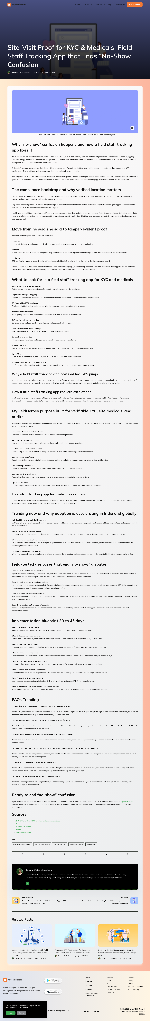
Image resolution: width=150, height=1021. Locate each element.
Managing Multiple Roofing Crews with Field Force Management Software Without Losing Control (30, 952)
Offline (88, 977)
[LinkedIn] (85, 854)
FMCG (109, 980)
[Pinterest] (64, 854)
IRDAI (18, 824)
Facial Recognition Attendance (92, 995)
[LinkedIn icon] (27, 883)
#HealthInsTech (60, 844)
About (130, 983)
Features (86, 4)
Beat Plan (89, 990)
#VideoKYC (91, 844)
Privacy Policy (133, 989)
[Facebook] (22, 854)
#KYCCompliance (76, 844)
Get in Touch (134, 4)
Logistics (110, 992)
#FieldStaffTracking (42, 844)
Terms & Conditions (136, 986)
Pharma (110, 978)
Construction (49, 72)
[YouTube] (95, 1011)
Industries (99, 4)
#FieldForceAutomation (22, 844)
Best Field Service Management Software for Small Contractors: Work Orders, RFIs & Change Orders (117, 952)
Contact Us (120, 4)
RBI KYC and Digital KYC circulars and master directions (38, 821)
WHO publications (23, 832)
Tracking (89, 985)
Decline (21, 1013)
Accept (10, 1013)
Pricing (130, 980)
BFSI (108, 983)
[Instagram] (88, 1011)
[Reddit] (106, 854)
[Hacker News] (127, 854)
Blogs (110, 4)
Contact (131, 978)
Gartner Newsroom (24, 827)
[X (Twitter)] (43, 854)
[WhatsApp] (98, 1011)
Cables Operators (114, 989)
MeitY (18, 829)
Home (77, 4)
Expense (89, 981)
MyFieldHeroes (127, 801)
